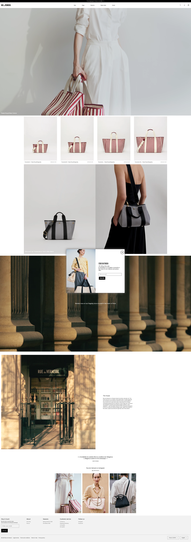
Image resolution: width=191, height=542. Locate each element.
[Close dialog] (122, 252)
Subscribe (102, 278)
